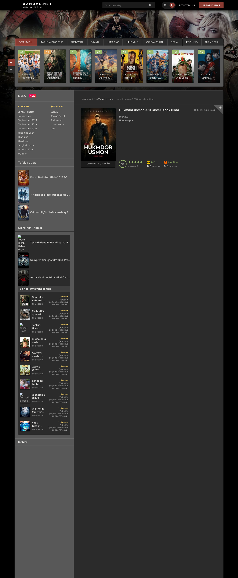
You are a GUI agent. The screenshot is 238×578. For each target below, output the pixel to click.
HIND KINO (132, 42)
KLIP (53, 128)
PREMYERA (77, 42)
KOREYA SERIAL (155, 42)
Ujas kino (23, 141)
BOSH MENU (26, 42)
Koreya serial (58, 116)
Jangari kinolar (26, 111)
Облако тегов (104, 99)
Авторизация (211, 5)
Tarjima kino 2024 (27, 124)
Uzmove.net (87, 99)
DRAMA (95, 42)
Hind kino (23, 136)
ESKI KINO (192, 42)
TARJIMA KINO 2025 (52, 42)
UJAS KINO (113, 42)
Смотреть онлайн (98, 163)
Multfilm (22, 153)
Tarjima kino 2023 (27, 120)
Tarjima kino (24, 116)
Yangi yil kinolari (26, 145)
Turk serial (56, 120)
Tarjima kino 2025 (27, 128)
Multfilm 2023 (25, 149)
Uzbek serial (57, 124)
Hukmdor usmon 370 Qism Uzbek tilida (149, 110)
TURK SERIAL (212, 42)
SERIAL (175, 42)
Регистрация (187, 5)
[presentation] (11, 69)
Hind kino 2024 (26, 132)
